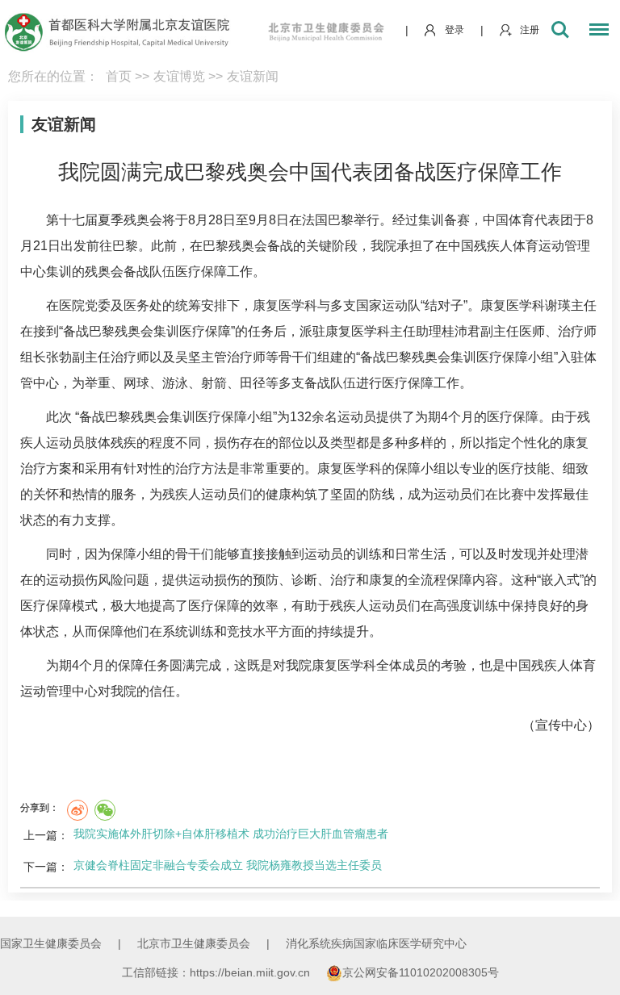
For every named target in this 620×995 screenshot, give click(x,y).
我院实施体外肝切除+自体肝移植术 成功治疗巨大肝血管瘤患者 (230, 833)
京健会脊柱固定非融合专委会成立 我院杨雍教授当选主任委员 (227, 865)
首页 (119, 76)
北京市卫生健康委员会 (193, 943)
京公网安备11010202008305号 (420, 972)
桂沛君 (461, 331)
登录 (454, 30)
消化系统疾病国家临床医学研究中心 (376, 943)
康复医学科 (285, 305)
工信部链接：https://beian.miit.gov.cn (217, 972)
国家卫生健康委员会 (51, 943)
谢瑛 (558, 305)
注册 (529, 30)
